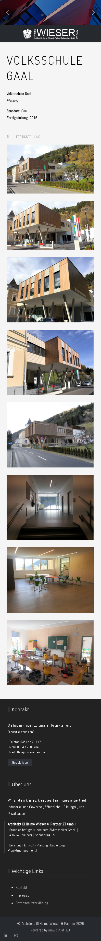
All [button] (9, 136)
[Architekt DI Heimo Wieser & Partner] (50, 34)
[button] (8, 13)
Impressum (24, 895)
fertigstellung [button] (28, 136)
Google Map (20, 762)
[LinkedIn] (5, 935)
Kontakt (21, 887)
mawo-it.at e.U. (59, 930)
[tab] (37, 15)
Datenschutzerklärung (32, 902)
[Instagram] (16, 935)
